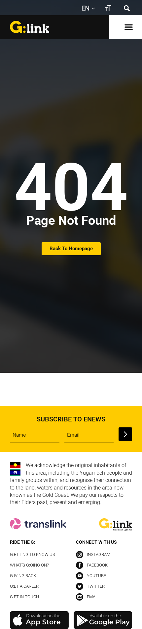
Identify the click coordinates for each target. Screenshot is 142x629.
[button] (126, 8)
